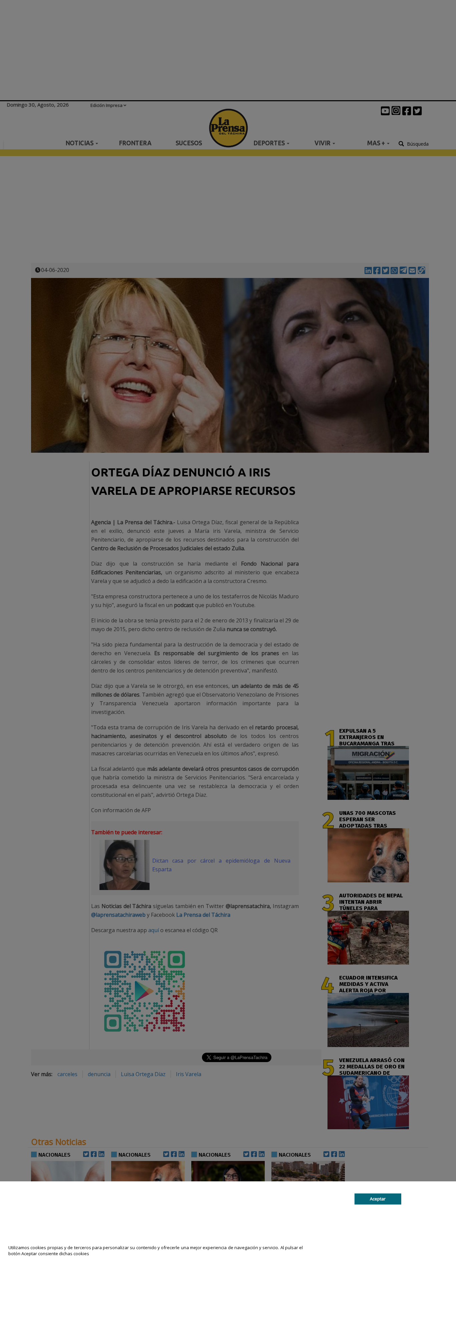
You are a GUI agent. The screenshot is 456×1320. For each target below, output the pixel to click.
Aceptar (378, 1199)
